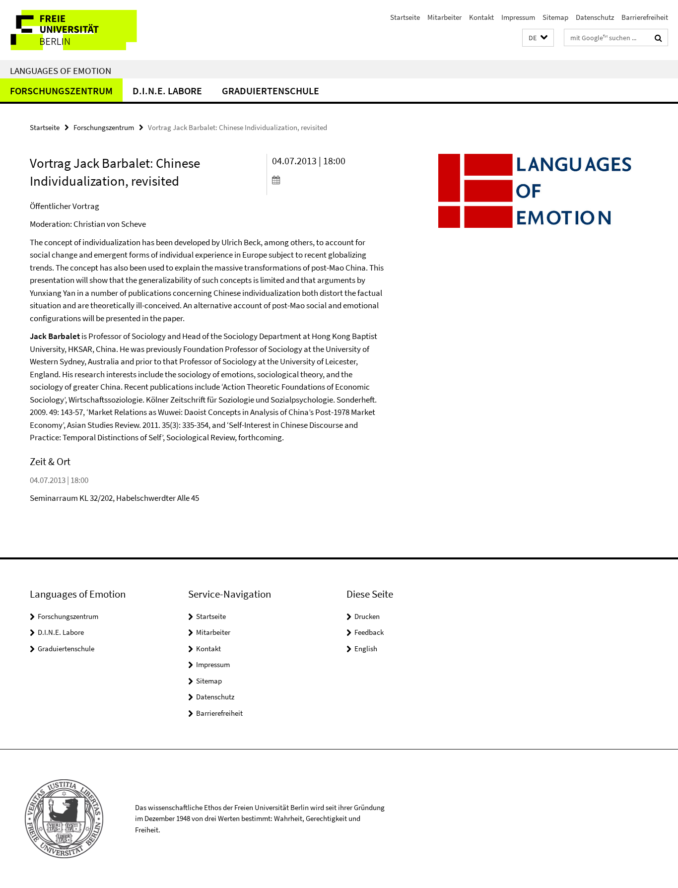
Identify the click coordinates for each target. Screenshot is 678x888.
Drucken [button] (367, 616)
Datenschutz (595, 17)
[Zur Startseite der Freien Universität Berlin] (83, 30)
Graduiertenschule (270, 90)
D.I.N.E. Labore (167, 90)
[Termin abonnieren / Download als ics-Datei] (328, 180)
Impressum (518, 17)
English (365, 648)
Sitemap (555, 17)
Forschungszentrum (61, 90)
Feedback (369, 632)
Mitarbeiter (444, 17)
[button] (538, 38)
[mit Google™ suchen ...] (658, 38)
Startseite (405, 17)
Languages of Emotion (60, 70)
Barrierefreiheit (644, 17)
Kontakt (481, 17)
